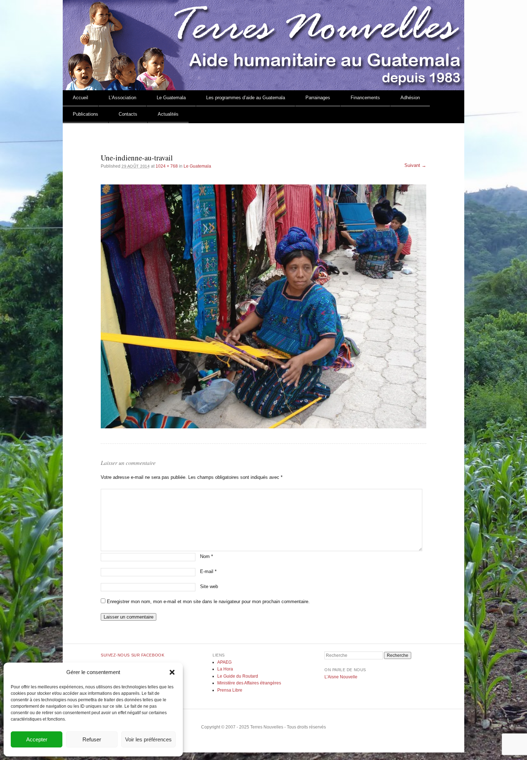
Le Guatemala (171, 97)
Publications (85, 114)
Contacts (128, 114)
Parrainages (317, 97)
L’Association (122, 97)
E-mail (208, 571)
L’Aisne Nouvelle (340, 676)
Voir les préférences (148, 739)
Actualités (168, 114)
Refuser (91, 739)
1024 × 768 (167, 166)
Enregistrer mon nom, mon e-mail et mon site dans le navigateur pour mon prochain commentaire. (208, 601)
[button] (172, 672)
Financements (365, 97)
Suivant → (415, 165)
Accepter (36, 739)
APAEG (224, 662)
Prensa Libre (229, 690)
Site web (209, 586)
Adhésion (410, 97)
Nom (206, 556)
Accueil (80, 97)
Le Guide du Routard (237, 676)
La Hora (225, 669)
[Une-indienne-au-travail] (263, 306)
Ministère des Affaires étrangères (249, 683)
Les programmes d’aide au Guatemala (245, 97)
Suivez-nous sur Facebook (132, 655)
